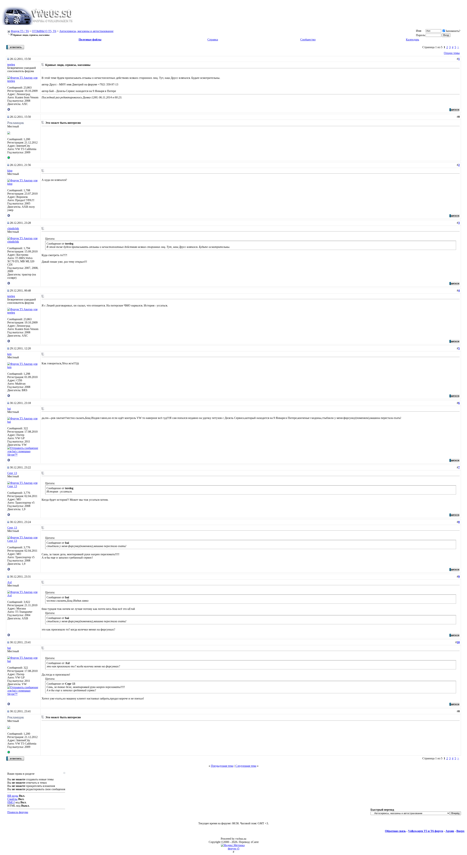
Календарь (412, 39)
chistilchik (13, 228)
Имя (418, 30)
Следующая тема (245, 765)
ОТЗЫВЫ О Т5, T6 (44, 31)
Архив (449, 831)
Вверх (460, 831)
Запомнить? (452, 30)
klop (9, 170)
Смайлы (12, 799)
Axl (9, 582)
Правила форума (17, 812)
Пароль (420, 35)
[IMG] (11, 802)
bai (9, 408)
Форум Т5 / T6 (20, 31)
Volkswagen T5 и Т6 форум (425, 831)
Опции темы (452, 53)
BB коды (12, 795)
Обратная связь (395, 831)
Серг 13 (12, 473)
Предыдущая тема (222, 765)
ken (9, 354)
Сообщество (308, 39)
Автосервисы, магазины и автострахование (86, 31)
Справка (212, 39)
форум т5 (233, 848)
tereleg (11, 64)
